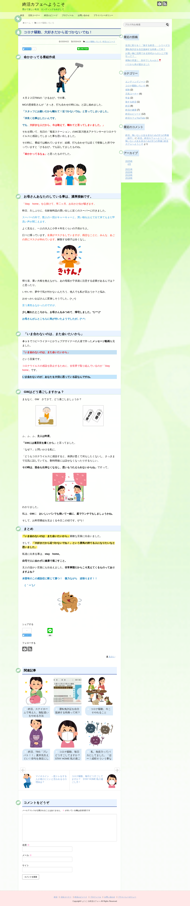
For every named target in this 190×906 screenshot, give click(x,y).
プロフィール (68, 15)
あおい (112, 656)
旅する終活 (130, 102)
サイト (25, 865)
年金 (127, 98)
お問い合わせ (83, 15)
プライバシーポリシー (103, 15)
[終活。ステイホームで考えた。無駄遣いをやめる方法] (36, 691)
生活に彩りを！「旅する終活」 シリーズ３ (147, 45)
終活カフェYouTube (135, 118)
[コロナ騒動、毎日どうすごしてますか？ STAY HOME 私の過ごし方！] (68, 734)
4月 (129, 164)
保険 (127, 90)
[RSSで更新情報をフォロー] (164, 3)
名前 (25, 845)
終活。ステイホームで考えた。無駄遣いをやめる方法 (36, 712)
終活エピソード (51, 15)
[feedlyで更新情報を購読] (159, 3)
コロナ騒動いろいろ (93, 42)
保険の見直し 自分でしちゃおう (142, 60)
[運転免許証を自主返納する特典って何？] (68, 691)
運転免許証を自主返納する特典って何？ (145, 49)
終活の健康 (130, 110)
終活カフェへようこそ (43, 4)
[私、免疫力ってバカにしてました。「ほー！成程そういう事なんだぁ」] (99, 734)
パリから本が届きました (137, 64)
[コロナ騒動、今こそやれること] (99, 691)
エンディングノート (135, 81)
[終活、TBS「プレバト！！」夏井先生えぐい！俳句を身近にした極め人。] (36, 734)
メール (27, 855)
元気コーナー (34, 15)
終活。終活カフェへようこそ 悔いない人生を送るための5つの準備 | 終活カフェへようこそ (148, 141)
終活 (22, 15)
